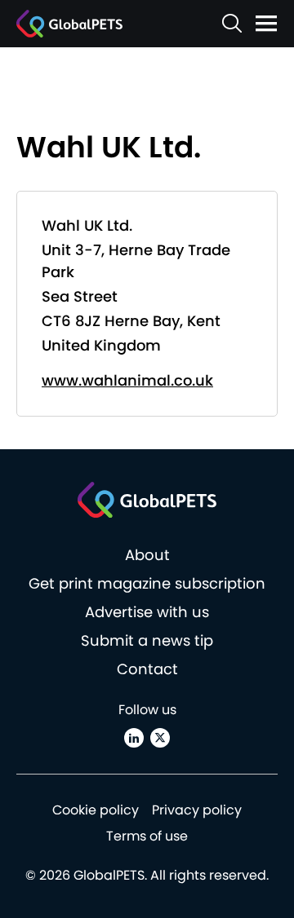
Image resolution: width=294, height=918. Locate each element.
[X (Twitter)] (160, 738)
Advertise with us (147, 612)
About (147, 555)
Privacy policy (197, 810)
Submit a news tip (147, 640)
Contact (147, 669)
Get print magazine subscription (147, 583)
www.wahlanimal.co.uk (127, 380)
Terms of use (147, 836)
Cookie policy (95, 810)
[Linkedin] (134, 738)
